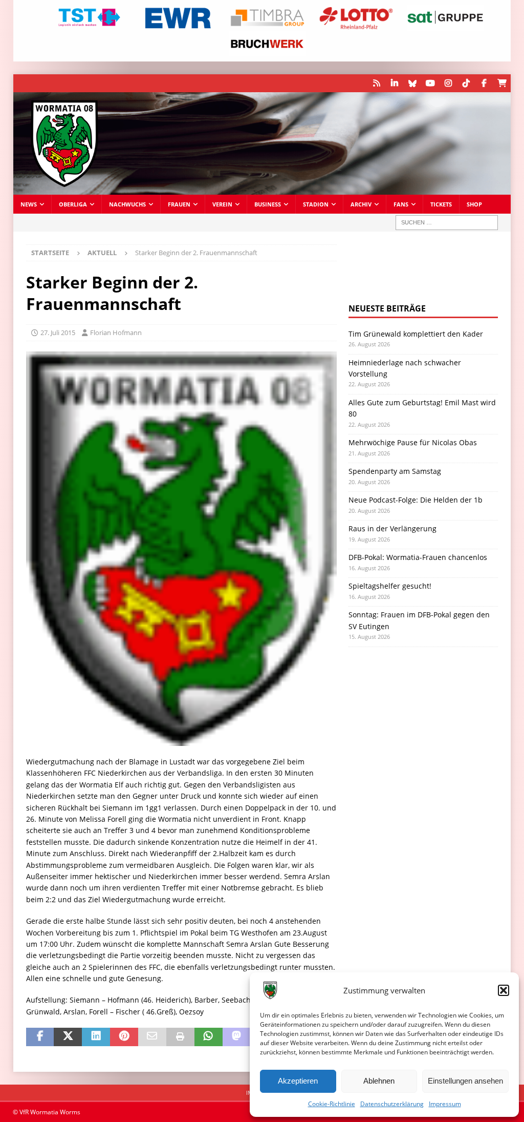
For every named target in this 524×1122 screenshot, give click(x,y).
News (28, 204)
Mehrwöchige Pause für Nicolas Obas (412, 442)
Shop (474, 204)
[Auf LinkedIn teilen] (96, 1037)
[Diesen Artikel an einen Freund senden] (152, 1037)
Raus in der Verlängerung (392, 528)
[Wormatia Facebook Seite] (484, 83)
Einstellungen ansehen (465, 1080)
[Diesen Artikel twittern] (68, 1037)
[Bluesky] (412, 83)
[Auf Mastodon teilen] (237, 1037)
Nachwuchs (127, 204)
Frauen (179, 204)
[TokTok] (466, 83)
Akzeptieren (298, 1080)
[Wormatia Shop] (502, 83)
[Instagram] (448, 83)
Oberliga (73, 204)
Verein (222, 204)
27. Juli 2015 (57, 332)
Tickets (441, 204)
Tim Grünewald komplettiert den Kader (415, 334)
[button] (503, 990)
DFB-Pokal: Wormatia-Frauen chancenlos (417, 557)
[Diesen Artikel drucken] (180, 1037)
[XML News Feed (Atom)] (376, 83)
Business (267, 204)
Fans (401, 204)
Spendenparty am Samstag (394, 471)
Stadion (316, 204)
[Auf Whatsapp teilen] (208, 1037)
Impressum (445, 1103)
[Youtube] (430, 83)
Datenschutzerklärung (392, 1103)
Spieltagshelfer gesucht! (389, 586)
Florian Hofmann (116, 332)
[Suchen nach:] (447, 222)
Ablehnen (379, 1080)
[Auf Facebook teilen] (40, 1037)
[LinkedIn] (394, 83)
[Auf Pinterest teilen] (124, 1037)
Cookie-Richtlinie (331, 1103)
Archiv (361, 204)
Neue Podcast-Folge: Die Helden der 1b (415, 500)
